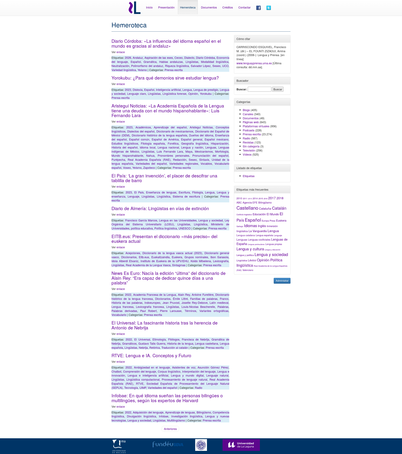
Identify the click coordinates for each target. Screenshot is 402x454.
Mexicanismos (204, 151)
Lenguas (210, 147)
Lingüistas (192, 62)
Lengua (187, 90)
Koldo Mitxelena (201, 261)
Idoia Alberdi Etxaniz (124, 261)
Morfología (221, 151)
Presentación (166, 7)
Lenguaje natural (217, 375)
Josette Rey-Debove (195, 302)
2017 (272, 197)
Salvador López (201, 66)
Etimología (159, 339)
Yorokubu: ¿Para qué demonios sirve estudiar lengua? (165, 77)
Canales (248, 114)
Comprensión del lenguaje (139, 371)
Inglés (262, 226)
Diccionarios (129, 257)
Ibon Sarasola (219, 257)
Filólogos (173, 339)
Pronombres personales (173, 155)
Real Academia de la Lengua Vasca (148, 265)
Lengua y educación (272, 249)
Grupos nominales (196, 257)
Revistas (248, 142)
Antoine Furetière (202, 294)
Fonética (173, 143)
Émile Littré (180, 299)
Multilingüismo (176, 420)
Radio (198, 387)
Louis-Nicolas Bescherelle (198, 307)
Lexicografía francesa (150, 307)
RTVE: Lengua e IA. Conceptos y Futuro (151, 355)
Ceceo (178, 57)
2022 (128, 294)
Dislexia (138, 90)
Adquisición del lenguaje (148, 412)
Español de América (165, 139)
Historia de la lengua (180, 343)
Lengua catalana (245, 235)
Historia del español (124, 147)
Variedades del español (151, 163)
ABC (239, 202)
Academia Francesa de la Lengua (154, 294)
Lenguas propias (273, 244)
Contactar (244, 7)
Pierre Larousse (171, 311)
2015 (260, 198)
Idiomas (250, 225)
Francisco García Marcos (141, 220)
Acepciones (132, 253)
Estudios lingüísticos (124, 143)
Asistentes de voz (184, 367)
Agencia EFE (250, 202)
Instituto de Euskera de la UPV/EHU (165, 261)
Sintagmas (178, 265)
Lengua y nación (192, 147)
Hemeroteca (188, 7)
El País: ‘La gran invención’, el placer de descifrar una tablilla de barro (164, 178)
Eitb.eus (144, 257)
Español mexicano (216, 139)
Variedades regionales (183, 163)
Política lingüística (165, 228)
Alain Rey (184, 294)
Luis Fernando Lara (170, 151)
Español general (191, 139)
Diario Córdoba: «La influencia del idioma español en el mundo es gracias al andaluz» (166, 43)
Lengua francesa (122, 307)
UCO (225, 66)
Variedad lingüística (123, 70)
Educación (259, 214)
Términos (190, 311)
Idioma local (147, 147)
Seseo (216, 66)
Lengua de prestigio (205, 90)
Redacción (179, 159)
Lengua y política (245, 255)
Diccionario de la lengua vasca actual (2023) (172, 253)
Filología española (153, 143)
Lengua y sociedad (210, 220)
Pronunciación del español (210, 155)
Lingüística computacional (143, 379)
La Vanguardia (258, 231)
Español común (139, 139)
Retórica (154, 347)
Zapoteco (149, 167)
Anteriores (170, 429)
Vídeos (247, 154)
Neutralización (120, 66)
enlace (121, 52)
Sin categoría (251, 146)
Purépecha (118, 159)
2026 (128, 57)
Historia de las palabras (126, 302)
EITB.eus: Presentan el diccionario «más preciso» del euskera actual (164, 238)
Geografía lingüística (194, 143)
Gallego (239, 226)
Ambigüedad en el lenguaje (152, 367)
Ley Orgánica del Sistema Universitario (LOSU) (170, 222)
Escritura (184, 192)
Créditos (227, 7)
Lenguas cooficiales (259, 239)
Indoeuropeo (152, 302)
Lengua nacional (168, 147)
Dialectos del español (141, 131)
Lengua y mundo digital (187, 375)
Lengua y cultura (250, 248)
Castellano (247, 207)
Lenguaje (133, 196)
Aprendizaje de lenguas (180, 412)
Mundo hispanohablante (127, 155)
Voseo (127, 167)
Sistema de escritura (186, 196)
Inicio (149, 7)
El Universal (142, 339)
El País (139, 192)
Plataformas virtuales (256, 126)
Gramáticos (129, 343)
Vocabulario (118, 315)
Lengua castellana (206, 343)
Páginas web (251, 122)
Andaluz (138, 57)
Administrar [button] (282, 280)
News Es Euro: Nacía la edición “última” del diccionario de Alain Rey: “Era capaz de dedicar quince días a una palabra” (168, 278)
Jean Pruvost (171, 302)
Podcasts (248, 130)
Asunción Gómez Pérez (213, 367)
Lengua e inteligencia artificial (148, 375)
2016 (265, 198)
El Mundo (273, 214)
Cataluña (265, 208)
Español (136, 62)
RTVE (140, 383)
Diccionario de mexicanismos (174, 131)
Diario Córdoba (205, 57)
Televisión (249, 150)
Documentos (209, 7)
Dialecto (189, 57)
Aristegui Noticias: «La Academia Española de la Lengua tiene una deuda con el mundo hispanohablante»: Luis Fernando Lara (167, 110)
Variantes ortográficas (213, 311)
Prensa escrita (174, 70)
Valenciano (247, 270)
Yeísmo (142, 70)
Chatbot (116, 371)
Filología (197, 192)
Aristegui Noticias (201, 127)
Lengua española (264, 235)
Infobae (163, 416)
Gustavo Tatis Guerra (151, 343)
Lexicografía (220, 261)
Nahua (150, 155)
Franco (224, 299)
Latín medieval (219, 302)
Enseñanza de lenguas (161, 192)
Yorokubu (206, 93)
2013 (250, 198)
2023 (128, 90)
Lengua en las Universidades (177, 220)
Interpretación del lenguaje (199, 371)
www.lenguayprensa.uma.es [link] (254, 63)
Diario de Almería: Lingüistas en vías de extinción (160, 208)
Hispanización (219, 143)
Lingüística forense (175, 93)
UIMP (142, 387)
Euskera (177, 257)
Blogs (246, 110)
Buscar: (241, 89)
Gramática (150, 62)
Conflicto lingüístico (244, 214)
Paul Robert (148, 311)
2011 (245, 198)
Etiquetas (249, 176)
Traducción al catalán (174, 347)
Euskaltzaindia (160, 257)
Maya (188, 151)
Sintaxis (204, 159)
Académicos (143, 127)
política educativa (142, 228)
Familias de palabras (204, 299)
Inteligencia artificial (168, 90)
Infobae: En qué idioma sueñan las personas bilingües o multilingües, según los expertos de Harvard (167, 397)
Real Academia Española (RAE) (149, 159)
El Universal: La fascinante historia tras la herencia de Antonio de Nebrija (164, 325)
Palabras (222, 307)
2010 (239, 198)
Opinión (193, 93)
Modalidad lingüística (214, 62)
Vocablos (206, 163)
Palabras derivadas (124, 311)
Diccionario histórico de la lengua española (159, 135)
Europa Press (268, 220)
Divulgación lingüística (141, 416)
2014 (255, 198)
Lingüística (163, 196)
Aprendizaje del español (170, 127)
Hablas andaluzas (171, 62)
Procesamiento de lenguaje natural (184, 379)
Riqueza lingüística (177, 66)
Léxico (252, 260)
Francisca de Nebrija (195, 339)
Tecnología (131, 387)
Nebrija (143, 347)
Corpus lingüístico (169, 371)
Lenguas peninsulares (256, 244)
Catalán (279, 208)
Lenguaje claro (136, 93)
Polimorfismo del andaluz (147, 66)
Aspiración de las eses (158, 57)
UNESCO (185, 228)
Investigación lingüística (186, 416)
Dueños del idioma (201, 135)
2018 (280, 198)
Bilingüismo (204, 412)
